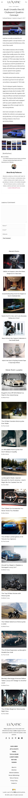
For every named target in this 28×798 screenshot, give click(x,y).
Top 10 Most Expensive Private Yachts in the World (14, 158)
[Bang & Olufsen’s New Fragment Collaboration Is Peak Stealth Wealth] (14, 328)
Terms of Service (14, 778)
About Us (14, 767)
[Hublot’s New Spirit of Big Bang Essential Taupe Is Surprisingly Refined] (14, 350)
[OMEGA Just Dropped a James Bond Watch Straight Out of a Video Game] (14, 261)
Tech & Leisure (14, 754)
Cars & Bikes (16, 6)
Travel (14, 751)
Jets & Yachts (14, 749)
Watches (14, 759)
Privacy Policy (14, 780)
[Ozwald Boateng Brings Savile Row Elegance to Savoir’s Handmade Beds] (14, 284)
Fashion (14, 762)
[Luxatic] (14, 2)
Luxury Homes (14, 757)
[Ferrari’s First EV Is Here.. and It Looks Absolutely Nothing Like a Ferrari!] (14, 306)
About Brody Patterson (14, 172)
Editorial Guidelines (14, 772)
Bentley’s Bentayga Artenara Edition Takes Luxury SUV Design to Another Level (13, 681)
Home (10, 6)
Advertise (14, 770)
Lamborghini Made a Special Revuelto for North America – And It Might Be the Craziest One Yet (13, 480)
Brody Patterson (7, 18)
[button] (26, 2)
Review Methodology (14, 775)
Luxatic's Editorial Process (14, 188)
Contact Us (14, 783)
